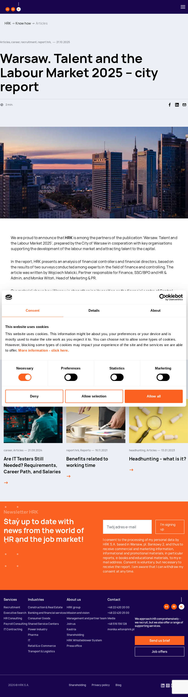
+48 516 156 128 (117, 624)
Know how (23, 23)
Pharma (33, 635)
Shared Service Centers (43, 624)
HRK (8, 23)
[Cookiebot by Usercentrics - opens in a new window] (163, 297)
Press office (74, 646)
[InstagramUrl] (168, 686)
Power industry (37, 629)
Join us (71, 624)
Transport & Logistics (41, 651)
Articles (41, 23)
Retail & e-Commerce (42, 646)
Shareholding (75, 635)
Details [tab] (94, 310)
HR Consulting (13, 618)
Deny (34, 396)
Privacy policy (101, 685)
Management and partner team (87, 618)
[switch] (70, 377)
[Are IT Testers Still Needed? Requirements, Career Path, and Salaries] (6, 482)
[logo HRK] (13, 6)
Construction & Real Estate (45, 607)
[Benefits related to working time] (68, 476)
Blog (118, 685)
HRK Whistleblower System (84, 640)
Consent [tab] (32, 310)
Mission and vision (78, 613)
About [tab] (155, 310)
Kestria (71, 629)
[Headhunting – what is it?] (131, 470)
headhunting (137, 450)
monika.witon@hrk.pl (121, 629)
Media (111, 618)
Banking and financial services (47, 613)
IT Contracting (13, 629)
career (8, 450)
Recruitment (12, 607)
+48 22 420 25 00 (118, 613)
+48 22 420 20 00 (119, 607)
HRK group (73, 607)
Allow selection (94, 396)
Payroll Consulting (15, 624)
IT (29, 640)
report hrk (72, 450)
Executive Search (15, 613)
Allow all (154, 396)
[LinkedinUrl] (163, 686)
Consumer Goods (39, 618)
